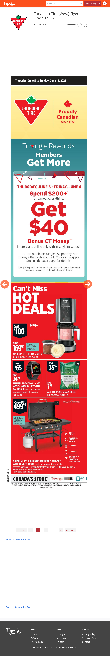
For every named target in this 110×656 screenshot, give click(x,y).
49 (61, 530)
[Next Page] (87, 284)
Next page (70, 530)
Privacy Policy (88, 634)
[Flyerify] (3, 3)
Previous (21, 530)
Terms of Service (90, 638)
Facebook (61, 638)
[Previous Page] (4, 284)
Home (34, 634)
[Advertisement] (46, 53)
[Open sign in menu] (104, 3)
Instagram (61, 634)
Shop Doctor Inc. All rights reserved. (62, 647)
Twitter (60, 641)
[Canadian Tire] (18, 22)
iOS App (35, 638)
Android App (37, 641)
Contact (86, 641)
